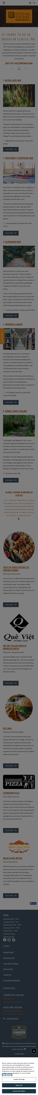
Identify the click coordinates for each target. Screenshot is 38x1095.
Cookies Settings (19, 1079)
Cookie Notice (7, 1075)
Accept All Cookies (19, 1091)
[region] (19, 1076)
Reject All (19, 1085)
